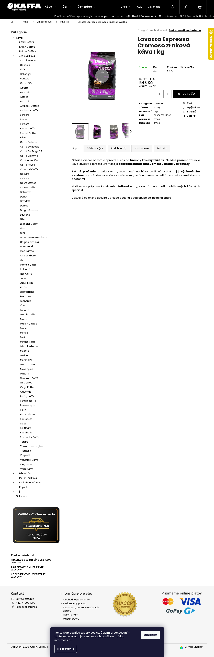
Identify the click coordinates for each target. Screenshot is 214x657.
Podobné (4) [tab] (119, 148)
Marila (23, 319)
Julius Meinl (26, 283)
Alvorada (25, 92)
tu (70, 640)
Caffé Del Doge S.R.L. (32, 151)
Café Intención (29, 160)
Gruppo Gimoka (29, 242)
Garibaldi (25, 65)
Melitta (24, 337)
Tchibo (24, 441)
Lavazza (25, 296)
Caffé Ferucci (28, 60)
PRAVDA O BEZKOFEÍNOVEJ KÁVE (31, 560)
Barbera (24, 115)
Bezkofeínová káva (30, 482)
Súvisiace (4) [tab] (95, 148)
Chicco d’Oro (28, 255)
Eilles (23, 219)
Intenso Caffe (28, 264)
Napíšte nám (70, 614)
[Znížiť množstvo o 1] (151, 94)
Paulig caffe (27, 396)
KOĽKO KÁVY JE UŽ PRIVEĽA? (28, 574)
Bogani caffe (27, 128)
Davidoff (25, 201)
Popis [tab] (76, 148)
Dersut (24, 205)
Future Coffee (27, 51)
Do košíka (189, 94)
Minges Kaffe (28, 341)
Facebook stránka (26, 607)
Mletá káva (25, 473)
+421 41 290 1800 (25, 602)
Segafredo (26, 432)
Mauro (24, 328)
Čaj (18, 491)
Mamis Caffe (28, 314)
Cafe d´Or (26, 83)
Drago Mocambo (30, 210)
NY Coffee (26, 382)
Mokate (24, 351)
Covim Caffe (28, 187)
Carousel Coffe (29, 169)
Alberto (24, 87)
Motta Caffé (27, 364)
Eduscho (25, 214)
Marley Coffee (28, 323)
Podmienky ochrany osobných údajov (81, 609)
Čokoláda (21, 496)
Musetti (24, 373)
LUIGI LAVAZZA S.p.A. (180, 69)
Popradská (26, 419)
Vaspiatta (25, 455)
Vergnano (26, 464)
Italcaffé (25, 269)
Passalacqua (27, 405)
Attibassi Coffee (29, 106)
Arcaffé (24, 101)
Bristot (24, 137)
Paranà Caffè (28, 401)
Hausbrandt (27, 246)
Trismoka (25, 450)
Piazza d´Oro (27, 414)
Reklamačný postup (74, 603)
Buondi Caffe (28, 133)
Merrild (24, 333)
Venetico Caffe (29, 460)
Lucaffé (24, 310)
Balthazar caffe (29, 110)
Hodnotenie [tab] (142, 148)
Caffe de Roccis (29, 146)
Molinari (24, 355)
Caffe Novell (27, 164)
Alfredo (24, 96)
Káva (19, 37)
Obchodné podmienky (76, 599)
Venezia (24, 78)
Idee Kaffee (27, 251)
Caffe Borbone (29, 142)
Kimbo (24, 287)
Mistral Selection (29, 346)
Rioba (23, 423)
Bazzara (24, 119)
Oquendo (25, 391)
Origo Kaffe (27, 387)
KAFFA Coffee (27, 46)
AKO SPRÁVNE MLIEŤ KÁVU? (27, 567)
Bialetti (24, 69)
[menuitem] (50, 7)
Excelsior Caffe (29, 223)
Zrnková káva (27, 56)
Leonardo (25, 301)
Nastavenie (65, 649)
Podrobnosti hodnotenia (185, 30)
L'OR (22, 305)
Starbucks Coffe (29, 437)
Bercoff (24, 124)
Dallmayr (25, 192)
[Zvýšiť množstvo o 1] (167, 94)
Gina (23, 233)
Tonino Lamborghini (31, 446)
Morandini (26, 360)
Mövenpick (26, 369)
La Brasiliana (27, 292)
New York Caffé (29, 378)
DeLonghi (25, 74)
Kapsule (23, 487)
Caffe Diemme (29, 156)
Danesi (24, 196)
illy (21, 260)
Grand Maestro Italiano (33, 237)
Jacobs (24, 278)
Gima (23, 228)
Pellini (23, 410)
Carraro (24, 174)
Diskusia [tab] (161, 148)
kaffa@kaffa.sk (25, 599)
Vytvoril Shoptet (194, 647)
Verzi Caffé (26, 469)
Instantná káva (28, 478)
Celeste (24, 178)
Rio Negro (25, 428)
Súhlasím (150, 635)
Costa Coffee (28, 183)
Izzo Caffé (26, 273)
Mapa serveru (71, 618)
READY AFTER (26, 42)
